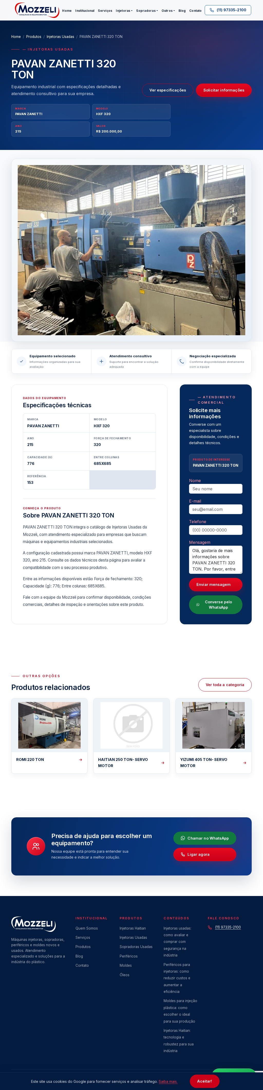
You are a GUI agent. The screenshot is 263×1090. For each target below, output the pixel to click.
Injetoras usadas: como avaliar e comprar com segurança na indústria (177, 941)
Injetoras (123, 11)
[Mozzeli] (37, 10)
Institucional (84, 11)
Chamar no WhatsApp (208, 838)
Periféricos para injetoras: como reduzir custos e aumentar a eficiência (177, 978)
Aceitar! (204, 1081)
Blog (182, 11)
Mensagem (199, 542)
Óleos (124, 975)
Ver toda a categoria (225, 684)
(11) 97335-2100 (228, 927)
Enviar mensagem (213, 584)
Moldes (126, 965)
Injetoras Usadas (60, 37)
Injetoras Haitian (133, 928)
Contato (195, 11)
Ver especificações (167, 90)
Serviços (105, 11)
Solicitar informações (223, 90)
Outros (167, 11)
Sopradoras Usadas (136, 947)
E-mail (195, 501)
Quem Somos (87, 928)
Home (67, 11)
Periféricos (129, 956)
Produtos (33, 37)
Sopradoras (145, 11)
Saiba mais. (168, 1081)
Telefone (197, 521)
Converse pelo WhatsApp (218, 605)
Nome (195, 480)
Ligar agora (198, 854)
